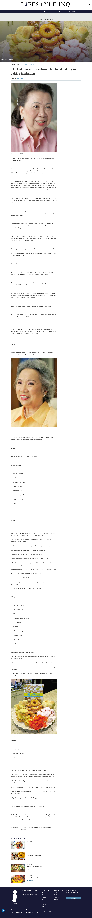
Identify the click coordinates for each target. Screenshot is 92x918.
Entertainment (68, 13)
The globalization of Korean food (35, 844)
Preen (18, 11)
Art (6, 13)
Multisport (72, 11)
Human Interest (82, 13)
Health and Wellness (46, 19)
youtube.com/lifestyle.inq (33, 912)
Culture (40, 13)
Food (57, 13)
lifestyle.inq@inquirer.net (17, 912)
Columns (13, 64)
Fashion (22, 13)
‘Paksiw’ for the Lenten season (35, 866)
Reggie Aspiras (19, 78)
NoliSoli (42, 11)
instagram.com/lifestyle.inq (18, 910)
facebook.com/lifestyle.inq (33, 910)
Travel (50, 13)
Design (14, 13)
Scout (30, 11)
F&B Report (57, 11)
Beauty (31, 13)
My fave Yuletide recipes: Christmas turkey (38, 877)
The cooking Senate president (34, 855)
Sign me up (73, 898)
